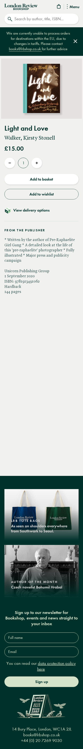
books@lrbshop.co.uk (25, 49)
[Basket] (59, 7)
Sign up (41, 681)
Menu (74, 7)
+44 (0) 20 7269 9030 (41, 740)
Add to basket (41, 179)
